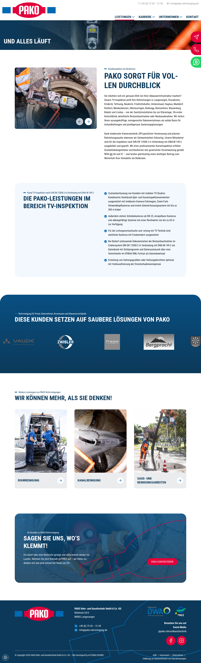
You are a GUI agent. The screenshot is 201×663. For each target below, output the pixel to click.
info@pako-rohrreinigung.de (183, 3)
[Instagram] (181, 640)
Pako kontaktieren (162, 561)
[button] (124, 16)
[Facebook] (171, 640)
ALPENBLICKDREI (96, 655)
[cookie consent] (5, 657)
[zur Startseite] (29, 10)
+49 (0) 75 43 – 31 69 (150, 3)
